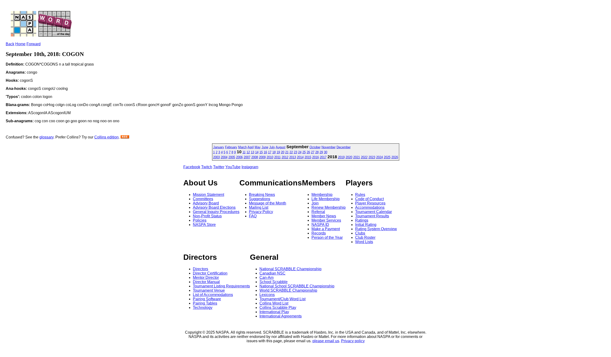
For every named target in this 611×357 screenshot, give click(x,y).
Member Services (326, 220)
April (251, 147)
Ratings (361, 220)
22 (291, 152)
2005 (231, 157)
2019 (341, 157)
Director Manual (206, 282)
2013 (292, 157)
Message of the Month (267, 203)
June (265, 147)
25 (304, 152)
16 (265, 152)
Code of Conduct (369, 199)
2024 (379, 157)
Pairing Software (207, 299)
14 (256, 152)
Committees (203, 199)
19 (278, 152)
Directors (200, 269)
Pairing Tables (205, 303)
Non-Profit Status (207, 216)
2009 (262, 157)
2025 (387, 157)
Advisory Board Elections (214, 207)
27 (312, 152)
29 (321, 152)
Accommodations (370, 207)
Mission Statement (208, 195)
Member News (323, 216)
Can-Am (266, 277)
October (315, 147)
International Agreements (280, 316)
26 (308, 152)
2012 (285, 157)
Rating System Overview (376, 229)
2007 (247, 157)
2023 (372, 157)
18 (274, 152)
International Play (274, 312)
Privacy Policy (261, 212)
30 (325, 152)
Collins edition (106, 137)
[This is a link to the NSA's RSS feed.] (125, 137)
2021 (356, 157)
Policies (199, 220)
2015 (308, 157)
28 (317, 152)
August (280, 147)
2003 (216, 157)
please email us (325, 341)
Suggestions (259, 199)
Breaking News (262, 195)
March (242, 147)
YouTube (233, 167)
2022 (364, 157)
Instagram (250, 167)
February (231, 147)
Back (10, 44)
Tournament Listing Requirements (221, 286)
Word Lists (364, 242)
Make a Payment (325, 229)
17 (269, 152)
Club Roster (365, 237)
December (344, 147)
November (328, 147)
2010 (270, 157)
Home (20, 44)
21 (287, 152)
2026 (394, 157)
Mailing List (258, 207)
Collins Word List (273, 303)
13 (252, 152)
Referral (318, 212)
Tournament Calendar (373, 212)
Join (315, 203)
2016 (315, 157)
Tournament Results (372, 216)
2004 (224, 157)
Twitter (218, 167)
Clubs (360, 233)
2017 (323, 157)
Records (318, 233)
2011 (277, 157)
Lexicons (267, 295)
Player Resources (370, 203)
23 (295, 152)
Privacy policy (353, 341)
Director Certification (210, 273)
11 (244, 152)
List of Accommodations (213, 295)
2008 (254, 157)
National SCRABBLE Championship (290, 269)
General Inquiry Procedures (216, 212)
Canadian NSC (272, 273)
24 (299, 152)
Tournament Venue (209, 290)
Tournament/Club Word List (282, 299)
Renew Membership (328, 207)
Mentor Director (206, 277)
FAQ (253, 216)
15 (261, 152)
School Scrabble (273, 282)
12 (248, 152)
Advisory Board (206, 203)
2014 (300, 157)
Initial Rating (365, 225)
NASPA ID (320, 225)
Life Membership (325, 199)
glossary (46, 137)
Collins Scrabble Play (277, 308)
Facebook (191, 167)
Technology (202, 308)
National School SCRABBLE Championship (296, 286)
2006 (239, 157)
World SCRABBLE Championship (288, 290)
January (218, 147)
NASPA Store (204, 225)
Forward (33, 44)
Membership (321, 195)
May (258, 147)
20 (282, 152)
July (272, 147)
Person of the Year (327, 237)
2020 (349, 157)
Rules (360, 195)
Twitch (206, 167)
